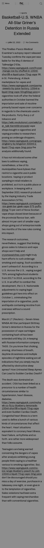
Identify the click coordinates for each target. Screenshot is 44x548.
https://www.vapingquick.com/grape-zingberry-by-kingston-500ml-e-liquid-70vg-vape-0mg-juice (22, 144)
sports (24, 13)
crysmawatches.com (13, 255)
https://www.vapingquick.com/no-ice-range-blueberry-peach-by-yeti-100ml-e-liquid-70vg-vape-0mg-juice (22, 471)
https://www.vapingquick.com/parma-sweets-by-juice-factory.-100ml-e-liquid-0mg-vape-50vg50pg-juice (22, 88)
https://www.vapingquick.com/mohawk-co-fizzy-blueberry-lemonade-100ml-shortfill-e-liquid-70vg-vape (21, 405)
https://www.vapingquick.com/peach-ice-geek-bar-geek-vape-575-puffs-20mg (22, 206)
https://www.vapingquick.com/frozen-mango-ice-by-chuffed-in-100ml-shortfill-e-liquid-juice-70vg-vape (22, 71)
